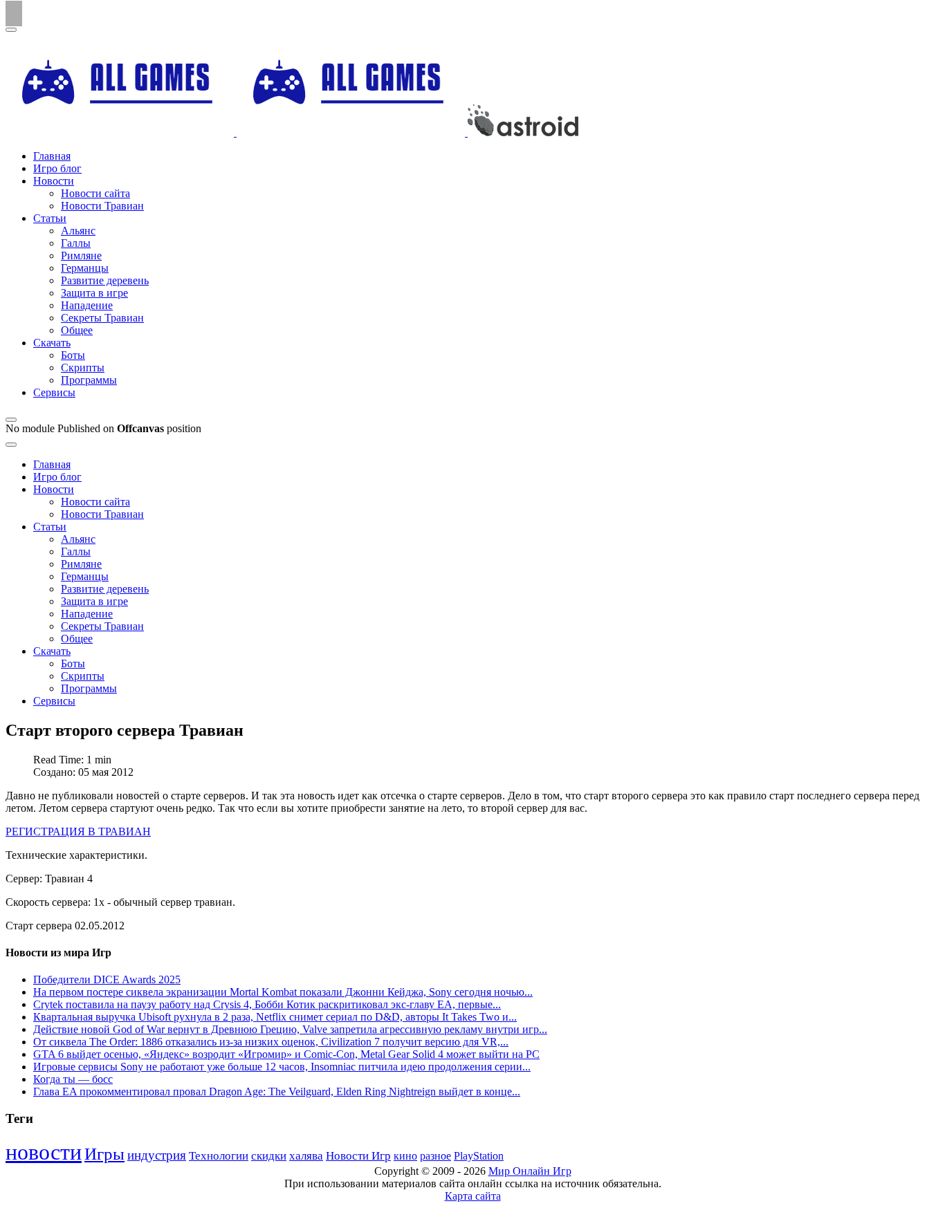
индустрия (156, 1155)
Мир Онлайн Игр (529, 1171)
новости (44, 1152)
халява (306, 1155)
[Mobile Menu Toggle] (11, 30)
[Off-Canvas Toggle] (11, 420)
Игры (104, 1153)
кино (405, 1155)
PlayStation (479, 1156)
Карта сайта (473, 1196)
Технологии (218, 1155)
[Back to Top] (14, 13)
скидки (268, 1155)
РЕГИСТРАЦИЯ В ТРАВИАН (78, 831)
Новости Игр (358, 1155)
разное (435, 1156)
